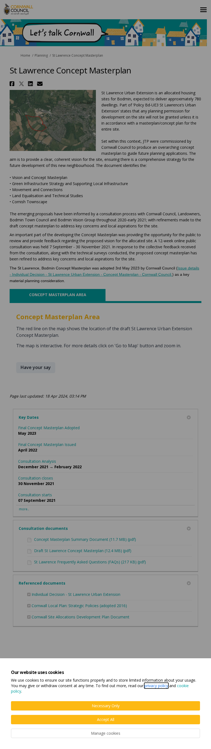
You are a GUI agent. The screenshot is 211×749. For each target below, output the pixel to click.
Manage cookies (105, 733)
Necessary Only (106, 705)
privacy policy (156, 685)
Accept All (105, 719)
